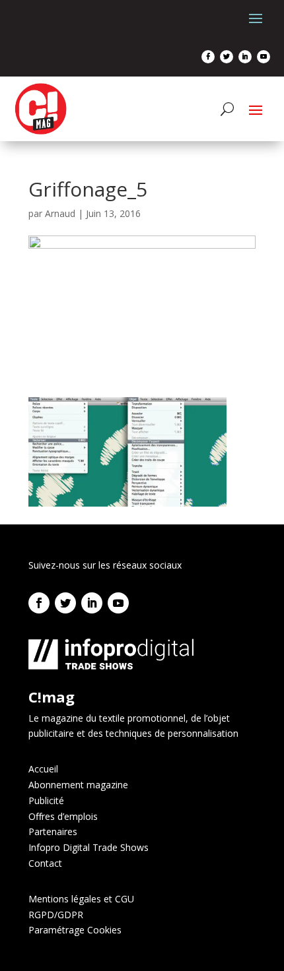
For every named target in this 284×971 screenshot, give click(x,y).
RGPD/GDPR (55, 914)
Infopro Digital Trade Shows (88, 847)
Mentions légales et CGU (81, 899)
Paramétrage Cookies (75, 930)
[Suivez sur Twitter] (226, 56)
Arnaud (60, 213)
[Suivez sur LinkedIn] (245, 56)
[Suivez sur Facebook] (208, 56)
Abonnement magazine (78, 784)
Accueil (43, 769)
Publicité (46, 800)
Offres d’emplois (63, 816)
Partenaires (52, 831)
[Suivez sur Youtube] (263, 56)
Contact (45, 863)
